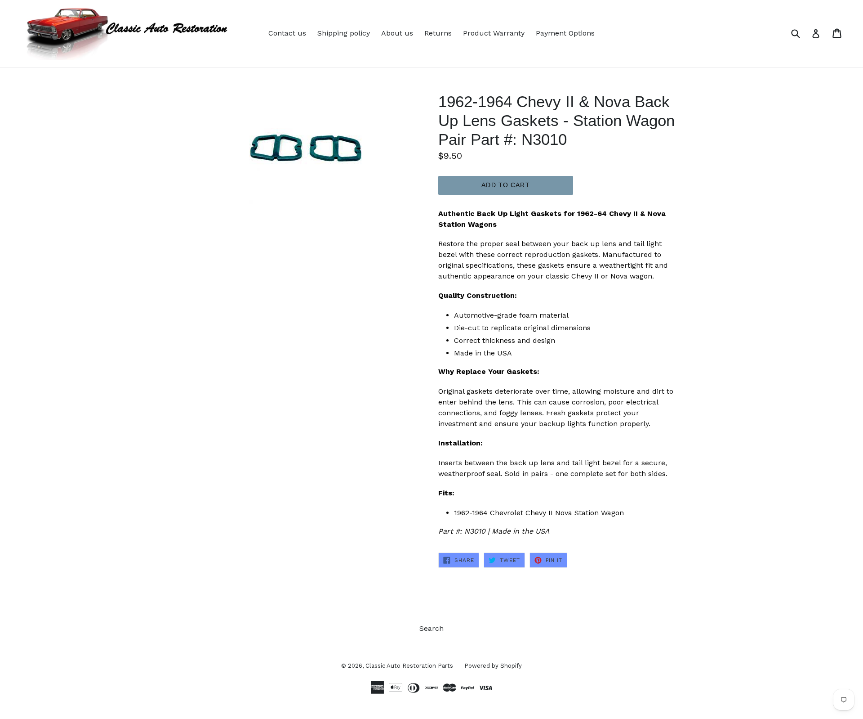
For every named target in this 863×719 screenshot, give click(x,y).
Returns (438, 33)
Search (431, 628)
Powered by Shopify (493, 665)
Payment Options (565, 33)
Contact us (287, 33)
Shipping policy (343, 33)
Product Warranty (494, 33)
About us (397, 33)
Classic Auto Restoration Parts (409, 665)
